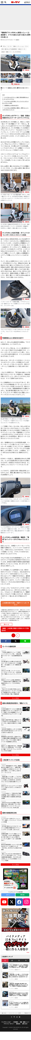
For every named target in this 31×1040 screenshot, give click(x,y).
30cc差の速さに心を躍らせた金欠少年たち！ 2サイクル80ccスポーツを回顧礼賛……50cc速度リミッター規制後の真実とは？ (11, 664)
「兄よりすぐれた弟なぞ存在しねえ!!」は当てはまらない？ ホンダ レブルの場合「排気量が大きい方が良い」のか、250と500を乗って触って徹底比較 (11, 691)
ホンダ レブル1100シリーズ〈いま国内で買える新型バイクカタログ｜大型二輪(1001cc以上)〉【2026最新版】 (19, 1004)
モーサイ (10, 46)
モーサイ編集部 (15, 40)
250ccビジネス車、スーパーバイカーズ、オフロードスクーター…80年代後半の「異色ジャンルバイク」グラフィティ (11, 673)
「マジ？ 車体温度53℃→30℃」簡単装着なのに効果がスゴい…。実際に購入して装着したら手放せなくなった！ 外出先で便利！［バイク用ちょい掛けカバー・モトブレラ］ (11, 769)
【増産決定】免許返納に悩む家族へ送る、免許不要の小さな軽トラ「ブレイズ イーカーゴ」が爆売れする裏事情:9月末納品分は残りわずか (18, 985)
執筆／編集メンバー (25, 1022)
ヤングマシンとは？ (6, 1022)
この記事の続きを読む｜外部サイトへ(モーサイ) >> (15, 604)
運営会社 (18, 1023)
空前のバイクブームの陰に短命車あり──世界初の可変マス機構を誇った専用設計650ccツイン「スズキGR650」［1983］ (11, 682)
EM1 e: (4, 46)
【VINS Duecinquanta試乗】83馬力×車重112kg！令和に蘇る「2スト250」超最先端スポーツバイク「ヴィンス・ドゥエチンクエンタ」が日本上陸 (11, 805)
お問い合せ (24, 1023)
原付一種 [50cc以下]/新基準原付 (9, 49)
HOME (4, 1013)
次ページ (6, 624)
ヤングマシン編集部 (13, 979)
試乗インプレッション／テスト (20, 46)
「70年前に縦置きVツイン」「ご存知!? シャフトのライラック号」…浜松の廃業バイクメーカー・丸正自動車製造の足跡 (11, 654)
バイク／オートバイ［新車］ (15, 1013)
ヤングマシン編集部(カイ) (15, 969)
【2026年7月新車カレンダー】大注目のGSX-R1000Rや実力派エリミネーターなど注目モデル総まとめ (11, 730)
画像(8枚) (17, 84)
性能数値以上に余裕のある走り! (11, 105)
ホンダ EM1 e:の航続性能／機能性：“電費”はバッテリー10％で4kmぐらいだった (15, 108)
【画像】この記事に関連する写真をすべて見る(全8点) (15, 629)
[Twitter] (15, 641)
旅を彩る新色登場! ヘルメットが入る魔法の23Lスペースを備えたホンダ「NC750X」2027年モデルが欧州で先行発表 (11, 847)
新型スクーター (22, 49)
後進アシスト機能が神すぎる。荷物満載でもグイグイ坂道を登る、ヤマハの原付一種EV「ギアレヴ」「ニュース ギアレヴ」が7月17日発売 (11, 748)
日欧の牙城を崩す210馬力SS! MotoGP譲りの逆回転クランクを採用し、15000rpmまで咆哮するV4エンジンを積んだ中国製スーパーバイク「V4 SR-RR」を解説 (18, 994)
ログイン (8, 894)
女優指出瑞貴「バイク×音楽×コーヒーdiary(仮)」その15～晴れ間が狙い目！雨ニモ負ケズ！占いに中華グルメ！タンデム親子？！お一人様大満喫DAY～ (11, 837)
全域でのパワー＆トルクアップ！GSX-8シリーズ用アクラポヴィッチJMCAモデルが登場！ (11, 787)
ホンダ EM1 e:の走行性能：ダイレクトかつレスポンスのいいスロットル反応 (15, 102)
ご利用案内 (15, 1022)
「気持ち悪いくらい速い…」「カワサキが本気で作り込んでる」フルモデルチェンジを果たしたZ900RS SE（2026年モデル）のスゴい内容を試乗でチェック (11, 779)
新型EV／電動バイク (6, 52)
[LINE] (25, 641)
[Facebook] (6, 641)
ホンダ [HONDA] (17, 52)
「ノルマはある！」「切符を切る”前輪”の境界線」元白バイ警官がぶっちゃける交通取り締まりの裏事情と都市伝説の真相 (11, 796)
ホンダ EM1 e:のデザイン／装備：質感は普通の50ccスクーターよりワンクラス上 (15, 98)
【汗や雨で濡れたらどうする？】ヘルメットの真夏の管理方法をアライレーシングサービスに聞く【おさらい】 (11, 827)
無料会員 (22, 894)
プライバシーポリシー (9, 1023)
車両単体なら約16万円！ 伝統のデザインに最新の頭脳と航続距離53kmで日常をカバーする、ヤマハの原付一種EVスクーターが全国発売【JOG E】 (11, 739)
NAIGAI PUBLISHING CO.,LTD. (16, 1027)
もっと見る (15, 698)
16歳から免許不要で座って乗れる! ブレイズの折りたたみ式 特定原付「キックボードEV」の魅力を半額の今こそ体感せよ (11, 722)
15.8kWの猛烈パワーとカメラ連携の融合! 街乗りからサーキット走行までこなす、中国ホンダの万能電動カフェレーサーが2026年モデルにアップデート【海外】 (11, 712)
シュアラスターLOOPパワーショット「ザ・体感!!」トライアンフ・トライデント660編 (11, 820)
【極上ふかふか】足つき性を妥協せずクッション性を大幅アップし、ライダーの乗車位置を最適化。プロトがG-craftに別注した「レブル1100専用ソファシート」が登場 (11, 857)
